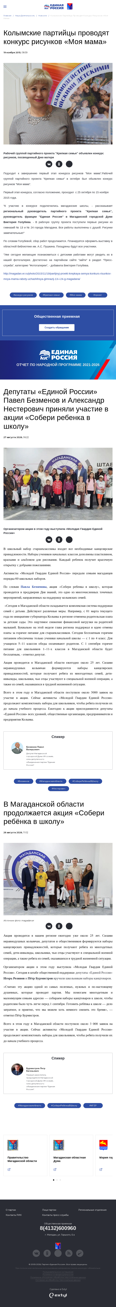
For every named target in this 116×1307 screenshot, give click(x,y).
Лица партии (49, 1210)
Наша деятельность (25, 15)
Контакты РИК (14, 1215)
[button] (53, 1180)
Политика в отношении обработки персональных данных (58, 1277)
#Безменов (23, 781)
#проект (97, 295)
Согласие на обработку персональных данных (58, 1280)
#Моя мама (76, 295)
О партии (11, 1210)
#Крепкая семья (51, 295)
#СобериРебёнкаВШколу (85, 781)
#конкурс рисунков (23, 295)
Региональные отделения (92, 1210)
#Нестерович (58, 788)
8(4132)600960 (58, 1228)
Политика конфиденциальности (58, 1274)
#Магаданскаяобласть (51, 781)
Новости (42, 15)
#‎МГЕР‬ (93, 1105)
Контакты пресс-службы (55, 1215)
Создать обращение (57, 327)
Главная (7, 15)
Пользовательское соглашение (58, 1272)
